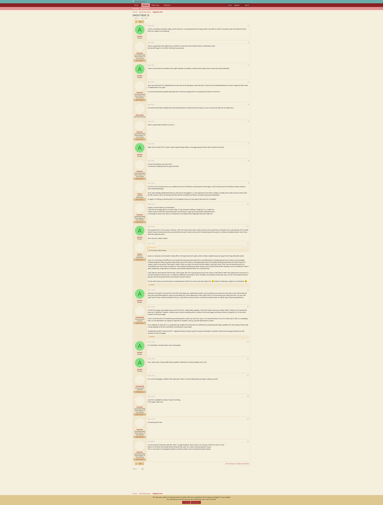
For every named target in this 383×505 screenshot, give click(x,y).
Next (140, 22)
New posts (136, 8)
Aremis (136, 18)
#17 (248, 375)
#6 (248, 121)
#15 (248, 342)
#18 (248, 396)
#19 (248, 419)
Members (167, 5)
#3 (248, 65)
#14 (248, 307)
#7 (248, 144)
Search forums (145, 8)
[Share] (245, 26)
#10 (248, 204)
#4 (248, 82)
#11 (248, 226)
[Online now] (140, 315)
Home (136, 5)
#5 (248, 104)
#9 (248, 183)
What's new (155, 5)
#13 (248, 290)
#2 (248, 42)
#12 (248, 243)
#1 (248, 26)
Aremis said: (152, 247)
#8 (248, 161)
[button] (140, 5)
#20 (248, 441)
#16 (248, 359)
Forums (145, 5)
